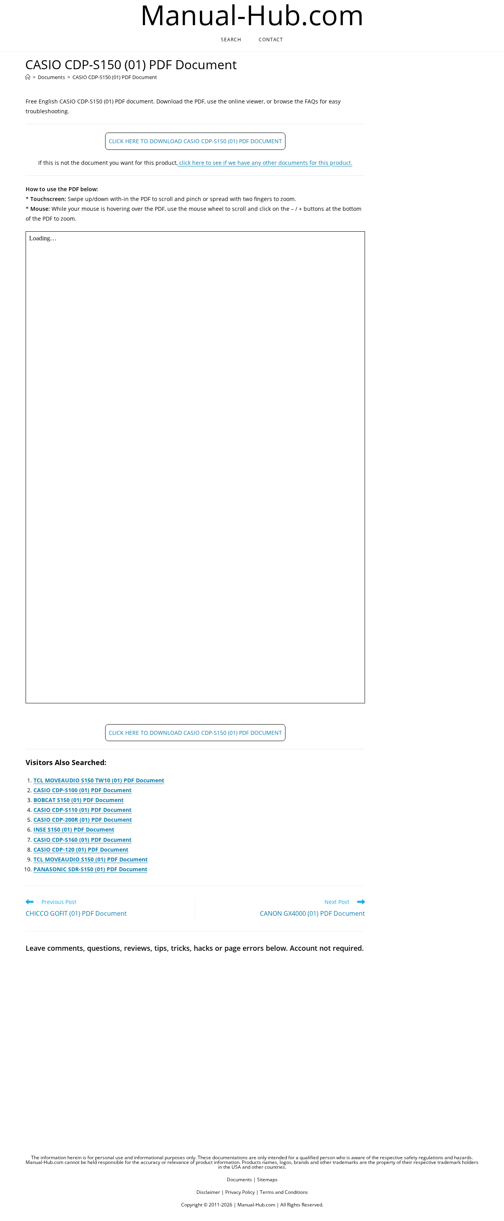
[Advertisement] (422, 220)
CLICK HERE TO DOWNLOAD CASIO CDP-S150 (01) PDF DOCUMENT (195, 141)
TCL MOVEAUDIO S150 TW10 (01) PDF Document (98, 780)
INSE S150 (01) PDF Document (73, 829)
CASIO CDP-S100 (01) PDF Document (82, 790)
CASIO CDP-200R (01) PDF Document (82, 819)
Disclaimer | (210, 1192)
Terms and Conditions (284, 1192)
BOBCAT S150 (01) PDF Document (78, 800)
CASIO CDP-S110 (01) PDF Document (82, 809)
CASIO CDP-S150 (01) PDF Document (114, 77)
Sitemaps (267, 1179)
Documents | (241, 1179)
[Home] (27, 77)
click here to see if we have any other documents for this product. (265, 162)
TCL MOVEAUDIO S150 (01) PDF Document (90, 859)
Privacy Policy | (242, 1192)
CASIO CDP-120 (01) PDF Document (80, 849)
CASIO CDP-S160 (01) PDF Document (82, 839)
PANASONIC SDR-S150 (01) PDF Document (90, 869)
